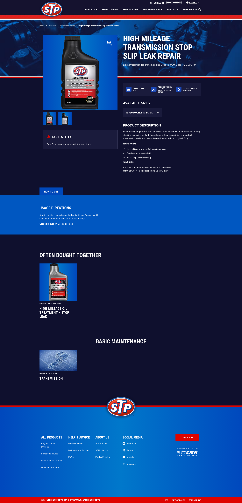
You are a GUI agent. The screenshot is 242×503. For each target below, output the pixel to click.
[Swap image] (49, 118)
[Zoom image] (109, 43)
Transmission (51, 379)
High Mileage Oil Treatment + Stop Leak (54, 312)
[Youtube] (176, 2)
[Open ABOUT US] (177, 9)
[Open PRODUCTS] (96, 9)
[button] (200, 9)
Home (41, 25)
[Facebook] (168, 2)
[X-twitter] (172, 2)
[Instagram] (180, 2)
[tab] (51, 191)
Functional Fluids (67, 25)
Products (52, 25)
